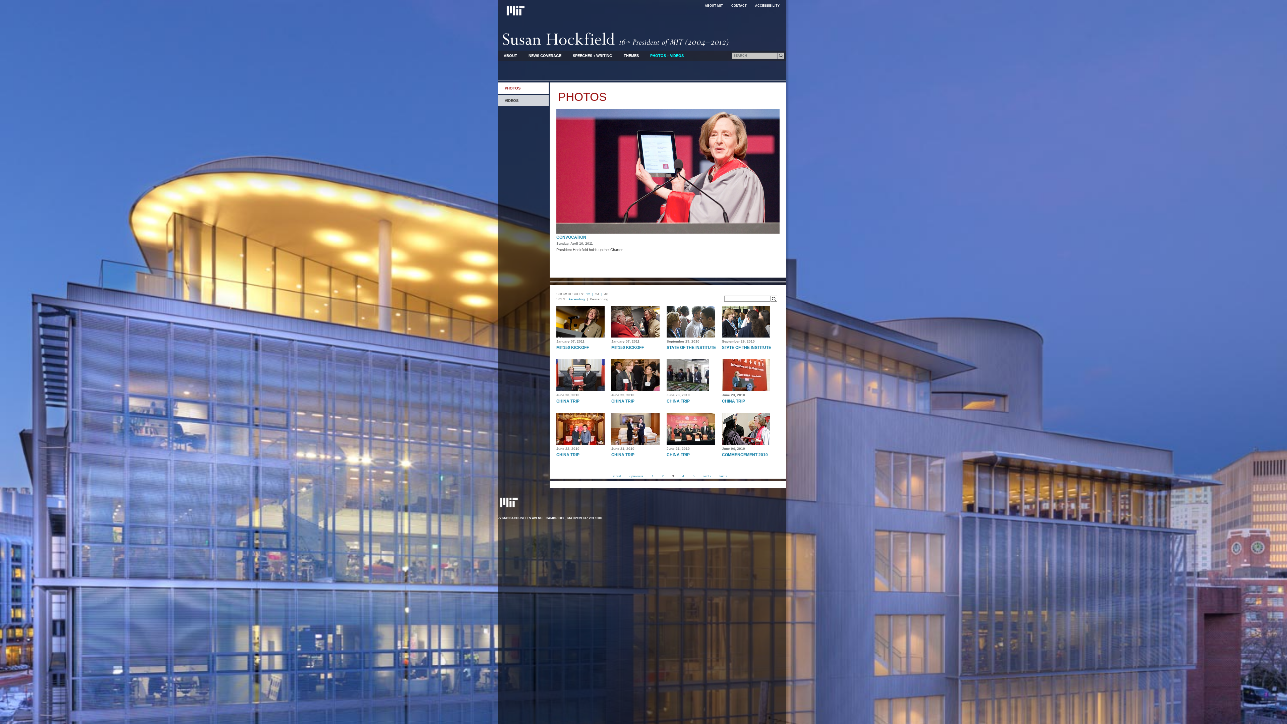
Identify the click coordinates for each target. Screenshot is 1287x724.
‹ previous (636, 476)
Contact (739, 5)
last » (723, 476)
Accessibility (767, 5)
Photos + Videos (667, 56)
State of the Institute (691, 347)
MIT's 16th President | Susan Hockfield (616, 39)
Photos (512, 88)
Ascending (576, 299)
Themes (631, 56)
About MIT (714, 5)
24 (597, 294)
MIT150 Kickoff (572, 347)
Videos (511, 101)
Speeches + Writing (592, 56)
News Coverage (545, 56)
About (510, 56)
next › (707, 476)
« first (617, 476)
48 (606, 294)
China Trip (567, 401)
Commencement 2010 (745, 454)
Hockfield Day (572, 237)
